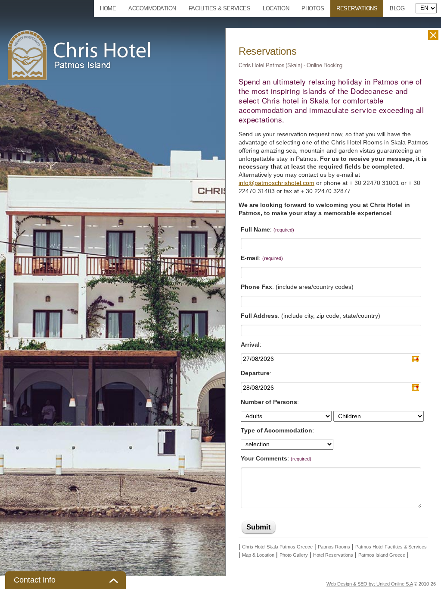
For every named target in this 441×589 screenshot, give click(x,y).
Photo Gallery (294, 555)
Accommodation (152, 8)
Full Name (255, 229)
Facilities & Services (220, 8)
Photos (312, 8)
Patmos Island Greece (381, 555)
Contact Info (35, 580)
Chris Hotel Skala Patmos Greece (277, 546)
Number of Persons (269, 401)
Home (108, 8)
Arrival (250, 344)
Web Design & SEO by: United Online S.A (369, 583)
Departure (255, 373)
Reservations (356, 8)
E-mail (250, 257)
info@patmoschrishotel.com (276, 182)
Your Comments (264, 458)
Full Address (259, 315)
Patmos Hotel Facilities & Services (391, 546)
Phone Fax (256, 286)
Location (276, 8)
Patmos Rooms (334, 546)
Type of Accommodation (276, 430)
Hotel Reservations (333, 555)
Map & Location (258, 555)
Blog (397, 8)
